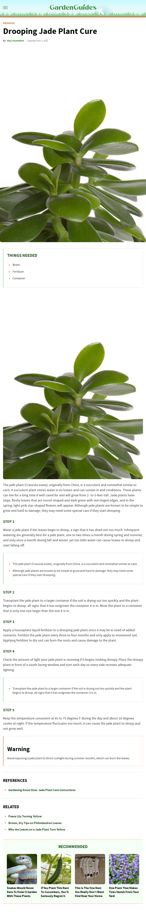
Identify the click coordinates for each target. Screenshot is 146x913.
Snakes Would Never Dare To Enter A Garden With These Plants (22, 892)
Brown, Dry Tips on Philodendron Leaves (35, 823)
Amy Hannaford (15, 40)
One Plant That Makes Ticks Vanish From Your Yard (124, 892)
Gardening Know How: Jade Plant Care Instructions (41, 790)
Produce (9, 23)
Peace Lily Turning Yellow (25, 816)
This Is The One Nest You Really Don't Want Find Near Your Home (89, 892)
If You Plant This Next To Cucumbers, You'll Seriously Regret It (55, 892)
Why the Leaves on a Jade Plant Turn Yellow (36, 829)
